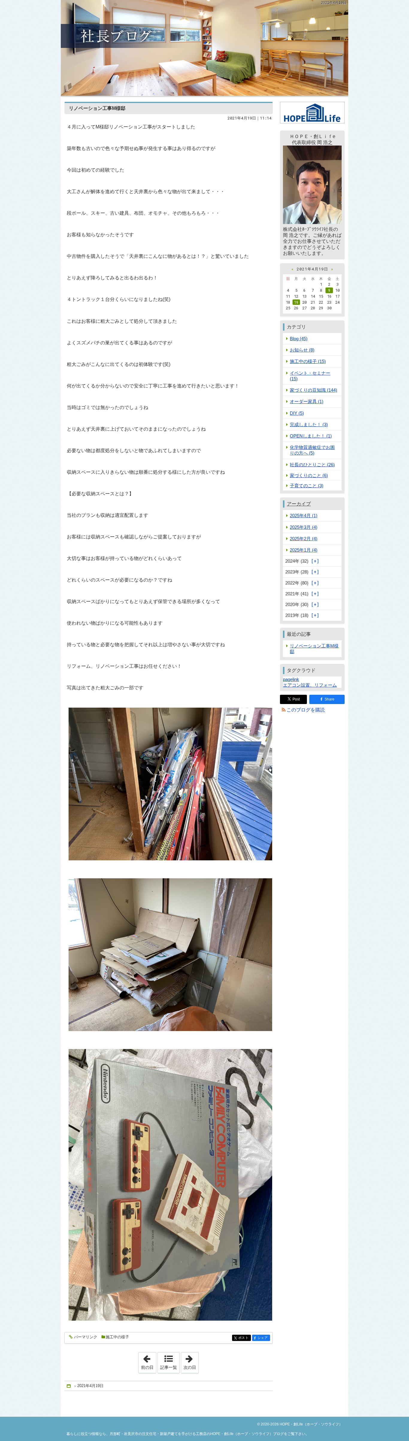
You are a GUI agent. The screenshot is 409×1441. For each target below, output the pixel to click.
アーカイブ (299, 503)
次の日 (191, 1361)
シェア (263, 1338)
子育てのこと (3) (306, 485)
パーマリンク (85, 1337)
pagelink (291, 679)
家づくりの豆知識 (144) (313, 390)
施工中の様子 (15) (308, 361)
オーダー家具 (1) (306, 401)
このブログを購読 (306, 709)
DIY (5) (297, 413)
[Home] (69, 1386)
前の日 (148, 1361)
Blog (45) (298, 338)
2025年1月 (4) (303, 550)
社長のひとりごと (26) (312, 464)
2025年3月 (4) (303, 527)
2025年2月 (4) (303, 538)
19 (296, 302)
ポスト (244, 1338)
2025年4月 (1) (303, 515)
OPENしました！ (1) (311, 435)
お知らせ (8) (302, 349)
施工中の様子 (117, 1337)
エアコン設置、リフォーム (310, 685)
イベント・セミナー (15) (310, 375)
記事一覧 (168, 1367)
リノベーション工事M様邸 (97, 108)
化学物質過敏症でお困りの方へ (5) (312, 450)
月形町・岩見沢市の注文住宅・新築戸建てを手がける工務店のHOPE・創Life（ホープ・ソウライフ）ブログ (204, 48)
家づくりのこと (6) (309, 475)
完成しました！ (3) (309, 424)
